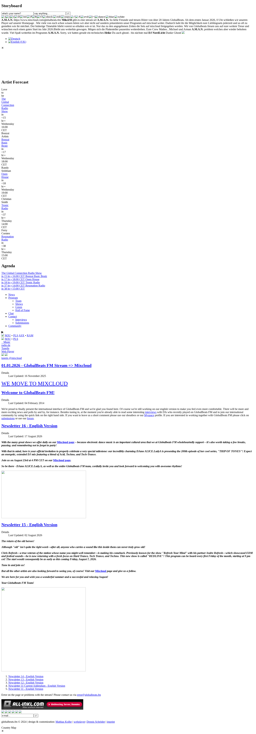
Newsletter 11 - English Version (25, 688)
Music (5, 342)
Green (18, 307)
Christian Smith (6, 200)
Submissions (22, 322)
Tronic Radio (5, 207)
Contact (12, 316)
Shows (19, 304)
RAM (30, 335)
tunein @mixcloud (11, 358)
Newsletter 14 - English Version (25, 676)
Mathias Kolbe (64, 721)
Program (13, 297)
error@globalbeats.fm (89, 694)
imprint (111, 721)
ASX (21, 335)
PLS (15, 335)
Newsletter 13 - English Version (25, 679)
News (11, 294)
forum (30, 418)
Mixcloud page (65, 442)
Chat (11, 313)
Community (14, 325)
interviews (150, 412)
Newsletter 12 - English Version (25, 682)
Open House (5, 175)
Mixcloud (100, 571)
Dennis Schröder (96, 721)
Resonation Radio (7, 238)
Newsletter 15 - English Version (29, 524)
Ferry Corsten (5, 232)
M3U (8, 335)
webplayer (79, 721)
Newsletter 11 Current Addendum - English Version (36, 685)
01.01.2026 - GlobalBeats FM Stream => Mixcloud (46, 365)
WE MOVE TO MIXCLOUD (34, 383)
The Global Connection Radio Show (7, 105)
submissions (8, 418)
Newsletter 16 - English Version (29, 426)
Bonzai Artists (5, 135)
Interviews (21, 319)
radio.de (5, 345)
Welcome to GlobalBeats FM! (28, 392)
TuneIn (5, 348)
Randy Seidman (6, 169)
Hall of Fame (22, 310)
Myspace (149, 415)
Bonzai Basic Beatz (5, 142)
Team (18, 300)
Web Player (7, 351)
